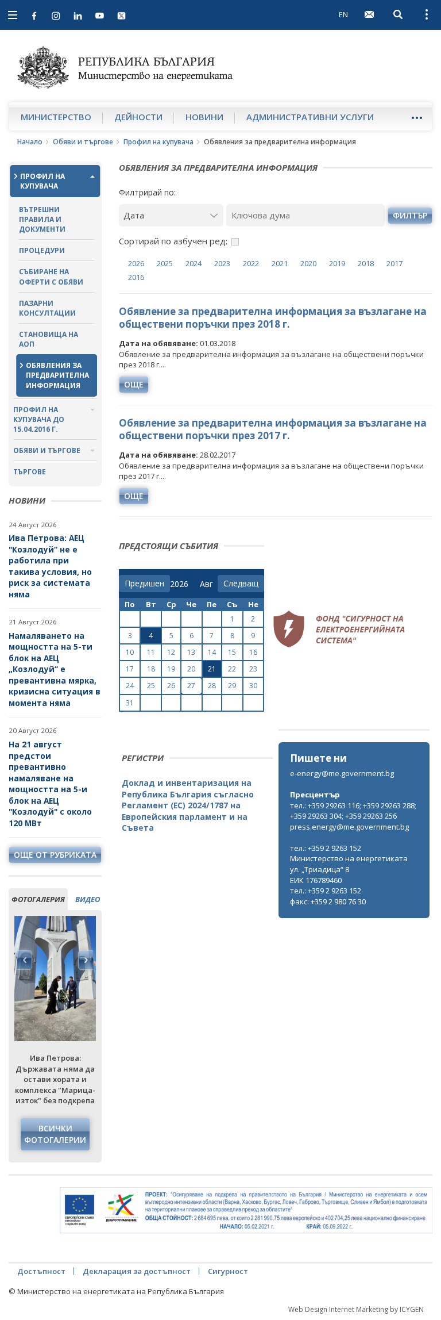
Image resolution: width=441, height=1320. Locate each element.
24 (130, 685)
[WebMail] (369, 14)
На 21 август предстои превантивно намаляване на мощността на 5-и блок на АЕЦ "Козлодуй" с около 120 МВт (50, 783)
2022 (251, 263)
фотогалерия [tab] (38, 899)
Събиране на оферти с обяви (51, 276)
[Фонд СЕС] (339, 628)
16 (253, 652)
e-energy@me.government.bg (342, 773)
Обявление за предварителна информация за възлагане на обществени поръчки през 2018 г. (273, 318)
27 (191, 685)
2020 (308, 263)
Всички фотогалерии (55, 1134)
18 (151, 669)
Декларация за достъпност (137, 1271)
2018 (366, 263)
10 (130, 652)
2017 (394, 263)
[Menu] (416, 117)
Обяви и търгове (83, 142)
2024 (193, 263)
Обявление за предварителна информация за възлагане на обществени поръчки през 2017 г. (273, 429)
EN (343, 14)
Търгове (29, 472)
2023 (222, 263)
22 (232, 669)
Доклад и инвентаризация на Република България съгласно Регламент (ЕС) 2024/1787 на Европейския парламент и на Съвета (188, 805)
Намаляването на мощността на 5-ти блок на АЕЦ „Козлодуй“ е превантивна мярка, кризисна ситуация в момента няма (54, 669)
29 (232, 685)
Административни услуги (310, 116)
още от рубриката (55, 854)
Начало (29, 142)
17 (130, 669)
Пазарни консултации (47, 308)
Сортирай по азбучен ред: (173, 241)
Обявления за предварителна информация (57, 375)
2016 (136, 277)
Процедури (42, 250)
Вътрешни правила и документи (42, 219)
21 (212, 669)
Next (85, 960)
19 (171, 669)
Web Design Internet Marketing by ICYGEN (356, 1309)
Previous (24, 960)
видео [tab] (87, 899)
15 (232, 652)
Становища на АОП (48, 339)
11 (151, 652)
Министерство (56, 116)
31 (130, 703)
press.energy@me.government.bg (349, 827)
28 (212, 685)
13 (191, 652)
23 (253, 669)
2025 (165, 263)
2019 (337, 263)
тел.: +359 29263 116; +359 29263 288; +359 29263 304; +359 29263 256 (353, 811)
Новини (204, 116)
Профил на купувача (158, 142)
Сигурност (228, 1271)
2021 (280, 263)
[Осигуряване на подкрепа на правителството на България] (246, 1210)
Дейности (138, 116)
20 (191, 669)
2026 (136, 263)
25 (151, 685)
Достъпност (41, 1271)
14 (212, 652)
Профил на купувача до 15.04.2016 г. (38, 419)
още (134, 384)
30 (253, 685)
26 (171, 685)
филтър (410, 215)
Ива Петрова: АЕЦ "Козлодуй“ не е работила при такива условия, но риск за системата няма (50, 566)
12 (171, 652)
